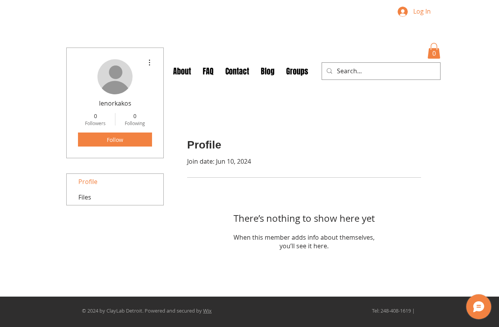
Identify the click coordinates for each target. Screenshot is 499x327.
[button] (434, 51)
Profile (87, 181)
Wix (207, 310)
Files (84, 197)
